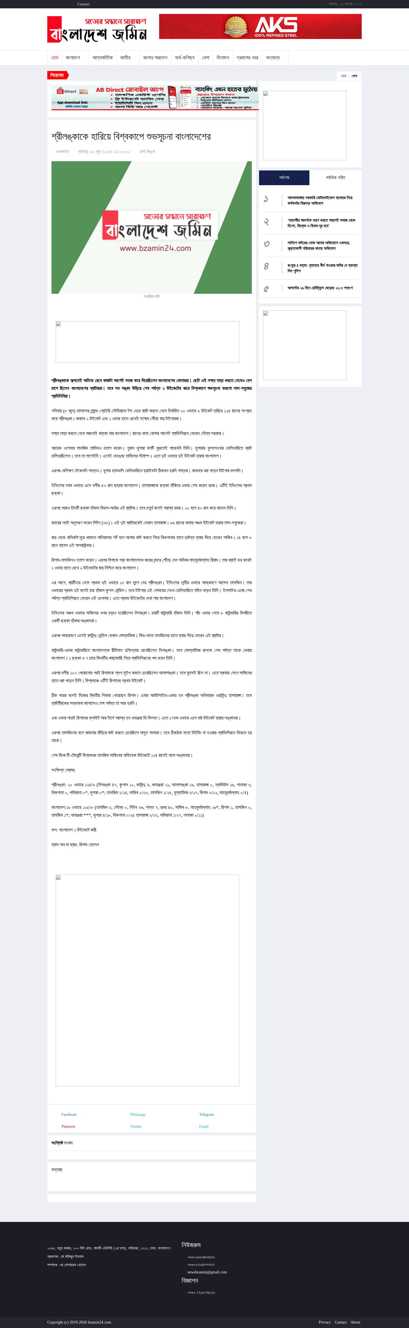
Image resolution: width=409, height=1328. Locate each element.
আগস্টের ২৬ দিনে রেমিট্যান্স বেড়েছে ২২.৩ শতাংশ (320, 288)
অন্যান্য (273, 57)
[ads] (304, 345)
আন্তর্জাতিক (103, 57)
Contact (83, 4)
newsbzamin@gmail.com (207, 1272)
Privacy (325, 1322)
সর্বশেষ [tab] (284, 177)
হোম (54, 57)
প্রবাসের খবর (247, 57)
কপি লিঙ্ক (146, 151)
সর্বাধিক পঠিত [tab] (336, 177)
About (355, 1322)
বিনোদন (223, 57)
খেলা (205, 57)
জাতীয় (125, 57)
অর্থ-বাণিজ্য (185, 57)
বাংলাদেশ (73, 57)
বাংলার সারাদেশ (155, 57)
